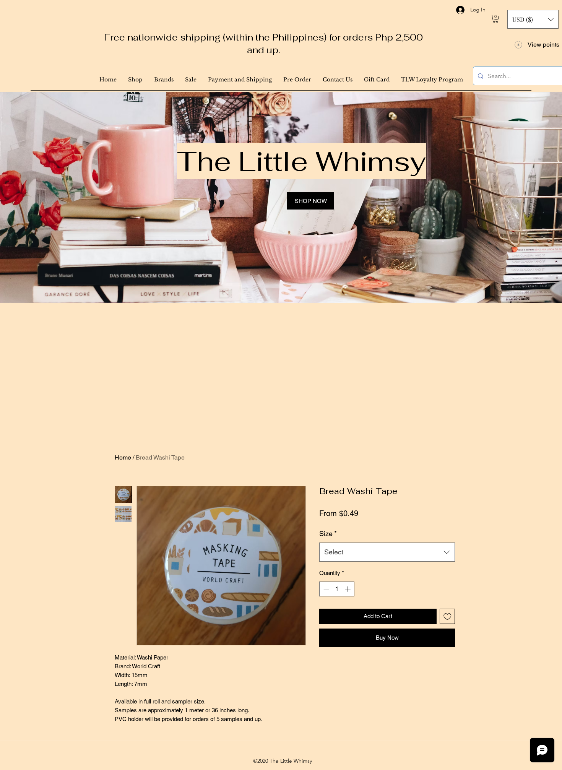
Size (328, 534)
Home (123, 457)
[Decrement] (325, 589)
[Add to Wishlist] (447, 616)
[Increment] (348, 589)
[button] (495, 19)
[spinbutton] (337, 589)
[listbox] (533, 19)
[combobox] (387, 552)
